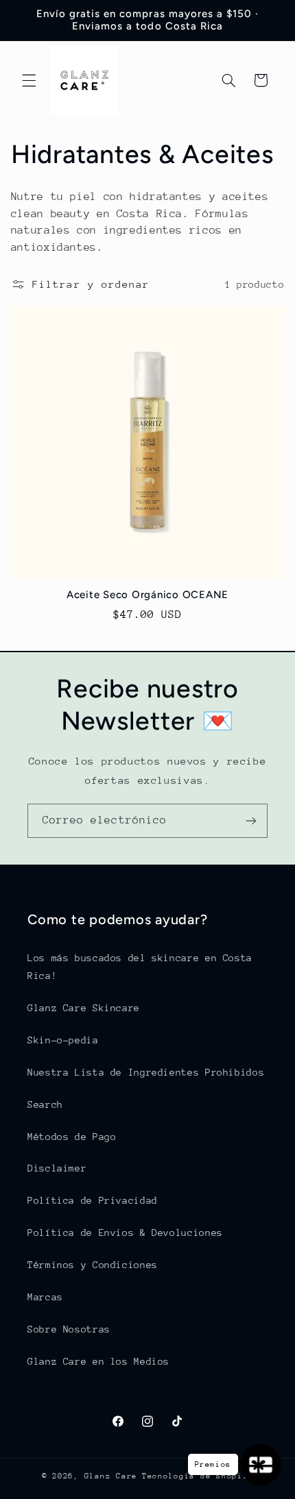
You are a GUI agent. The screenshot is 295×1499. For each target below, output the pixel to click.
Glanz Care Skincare (83, 1007)
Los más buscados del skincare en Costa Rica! (139, 966)
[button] (29, 80)
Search (45, 1104)
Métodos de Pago (71, 1136)
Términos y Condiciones (92, 1264)
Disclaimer (56, 1168)
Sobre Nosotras (68, 1329)
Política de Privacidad (92, 1200)
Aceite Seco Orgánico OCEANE (147, 595)
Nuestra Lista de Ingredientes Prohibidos (145, 1072)
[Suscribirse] (251, 820)
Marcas (45, 1296)
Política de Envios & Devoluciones (125, 1232)
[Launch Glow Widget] (260, 1464)
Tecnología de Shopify (197, 1476)
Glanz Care (110, 1476)
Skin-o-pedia (63, 1040)
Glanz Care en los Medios (98, 1361)
